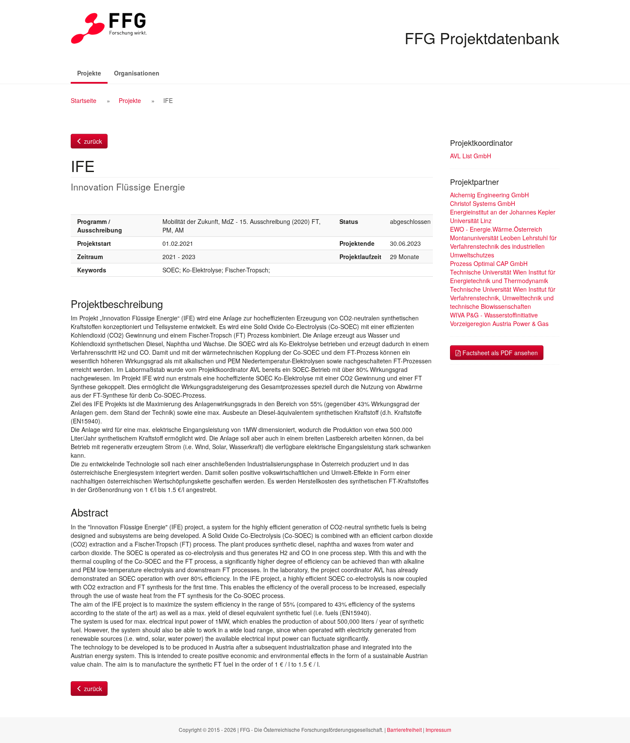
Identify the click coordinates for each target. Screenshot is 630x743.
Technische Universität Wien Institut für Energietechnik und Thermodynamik (502, 276)
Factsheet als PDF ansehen (499, 352)
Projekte (92, 72)
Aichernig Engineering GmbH (489, 194)
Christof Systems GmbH (482, 203)
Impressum (438, 729)
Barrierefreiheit (404, 729)
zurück (92, 141)
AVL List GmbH (470, 155)
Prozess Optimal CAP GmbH (489, 263)
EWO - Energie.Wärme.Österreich (496, 229)
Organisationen (136, 73)
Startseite (83, 100)
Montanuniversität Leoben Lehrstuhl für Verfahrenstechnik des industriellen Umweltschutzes (503, 246)
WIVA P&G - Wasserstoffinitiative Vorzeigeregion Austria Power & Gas (499, 319)
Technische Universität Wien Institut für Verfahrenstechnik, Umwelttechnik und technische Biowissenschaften (502, 298)
